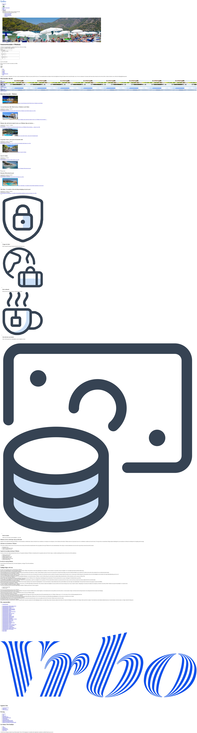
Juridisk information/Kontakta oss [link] (7, 721)
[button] (98, 602)
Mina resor (4, 9)
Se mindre (2, 565)
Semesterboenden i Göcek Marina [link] (7, 629)
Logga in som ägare (8, 14)
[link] (13, 16)
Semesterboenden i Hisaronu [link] (7, 614)
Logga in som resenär (8, 13)
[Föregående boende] (0, 194)
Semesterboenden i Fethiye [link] (6, 610)
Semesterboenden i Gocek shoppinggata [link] (8, 611)
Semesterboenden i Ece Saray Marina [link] (8, 625)
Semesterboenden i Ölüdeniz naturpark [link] (8, 609)
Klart (1, 66)
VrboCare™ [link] (4, 708)
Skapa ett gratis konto (8, 15)
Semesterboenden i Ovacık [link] (6, 623)
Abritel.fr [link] (3, 727)
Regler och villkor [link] (5, 716)
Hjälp (3, 8)
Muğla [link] (3, 71)
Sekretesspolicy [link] (4, 718)
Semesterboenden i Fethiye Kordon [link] (8, 617)
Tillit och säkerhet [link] (5, 709)
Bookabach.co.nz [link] (5, 729)
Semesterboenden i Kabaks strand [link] (7, 620)
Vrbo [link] (3, 726)
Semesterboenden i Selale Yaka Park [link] (8, 613)
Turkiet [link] (3, 72)
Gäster (1, 50)
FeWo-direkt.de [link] (4, 728)
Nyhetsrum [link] (4, 715)
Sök (1, 67)
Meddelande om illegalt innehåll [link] (7, 720)
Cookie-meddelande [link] (5, 719)
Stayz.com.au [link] (4, 730)
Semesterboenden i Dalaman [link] (7, 621)
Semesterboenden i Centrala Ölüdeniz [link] (8, 608)
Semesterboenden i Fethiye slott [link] (7, 619)
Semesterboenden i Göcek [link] (6, 612)
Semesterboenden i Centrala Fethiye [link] (8, 627)
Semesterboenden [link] (5, 73)
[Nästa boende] (1, 194)
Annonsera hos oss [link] (5, 707)
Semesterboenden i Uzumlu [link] (6, 607)
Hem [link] (3, 69)
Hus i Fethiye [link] (4, 630)
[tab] (5, 604)
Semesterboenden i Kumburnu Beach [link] (8, 622)
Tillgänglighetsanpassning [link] (6, 717)
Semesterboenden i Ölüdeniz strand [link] (8, 616)
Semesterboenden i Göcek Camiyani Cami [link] (9, 624)
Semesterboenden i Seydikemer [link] (7, 626)
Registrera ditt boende (6, 7)
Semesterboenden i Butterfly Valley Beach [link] (9, 628)
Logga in (4, 10)
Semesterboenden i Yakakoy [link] (7, 615)
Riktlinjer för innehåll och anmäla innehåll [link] (9, 722)
